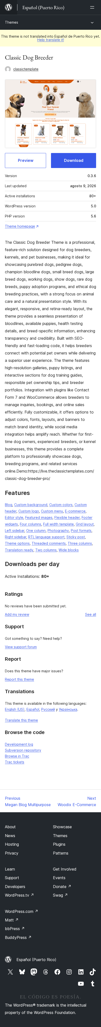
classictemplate (25, 69)
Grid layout (85, 524)
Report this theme (19, 679)
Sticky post (75, 537)
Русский (48, 709)
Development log (19, 744)
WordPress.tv (19, 895)
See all (90, 614)
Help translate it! (50, 40)
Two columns (46, 550)
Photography (58, 530)
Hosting (12, 844)
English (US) (15, 709)
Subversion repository (23, 750)
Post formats (81, 530)
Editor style (14, 517)
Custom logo (28, 511)
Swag (60, 895)
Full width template (58, 524)
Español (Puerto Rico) (36, 959)
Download (73, 160)
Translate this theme (21, 720)
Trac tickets (14, 762)
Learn (10, 869)
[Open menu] (93, 7)
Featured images (38, 517)
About (10, 826)
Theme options (17, 543)
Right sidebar (15, 537)
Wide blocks (69, 550)
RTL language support (46, 537)
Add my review (17, 614)
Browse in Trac (17, 756)
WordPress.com (21, 911)
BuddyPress (18, 937)
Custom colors (61, 505)
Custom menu (52, 511)
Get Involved (64, 869)
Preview (25, 160)
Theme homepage (20, 226)
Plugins (59, 844)
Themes (11, 22)
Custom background (30, 505)
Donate (62, 886)
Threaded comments (49, 543)
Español (32, 709)
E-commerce (75, 511)
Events (59, 877)
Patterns (60, 853)
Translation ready (19, 550)
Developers (15, 886)
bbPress (15, 928)
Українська (68, 709)
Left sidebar (14, 530)
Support (12, 877)
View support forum (21, 647)
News (10, 835)
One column (36, 530)
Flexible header (67, 517)
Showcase (62, 826)
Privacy (11, 853)
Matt (12, 920)
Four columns (30, 524)
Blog (8, 505)
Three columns (80, 543)
